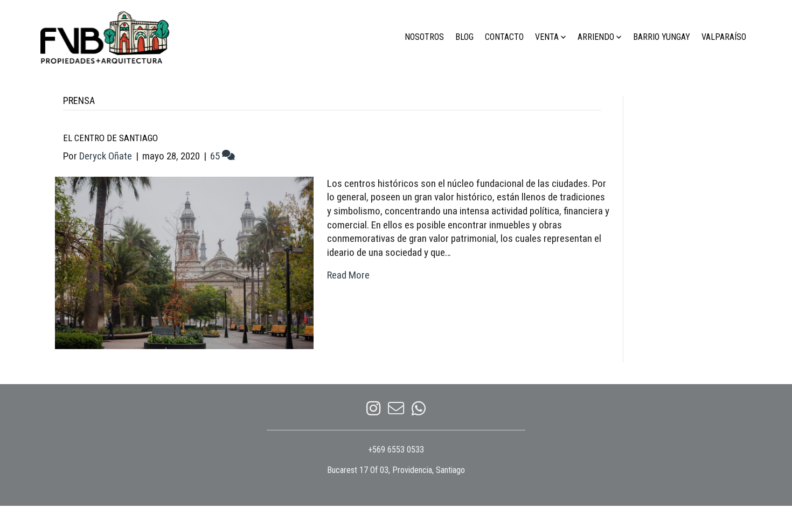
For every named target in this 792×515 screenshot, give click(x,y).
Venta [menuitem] (547, 37)
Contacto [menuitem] (504, 37)
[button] (563, 37)
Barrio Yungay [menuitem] (661, 37)
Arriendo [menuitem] (596, 37)
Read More (348, 275)
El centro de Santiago (110, 138)
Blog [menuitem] (464, 37)
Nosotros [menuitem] (424, 37)
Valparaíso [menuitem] (723, 37)
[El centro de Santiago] (184, 262)
